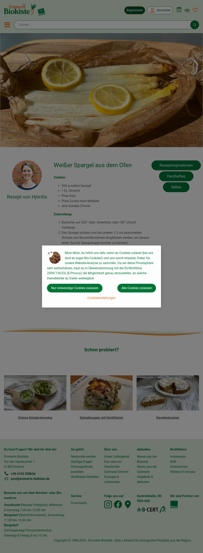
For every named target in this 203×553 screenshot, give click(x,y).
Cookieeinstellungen (101, 298)
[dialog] (101, 276)
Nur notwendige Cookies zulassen (74, 288)
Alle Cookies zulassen (137, 288)
